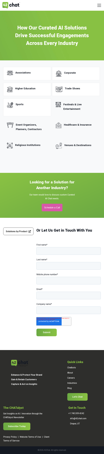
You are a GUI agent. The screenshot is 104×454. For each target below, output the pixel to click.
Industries (72, 383)
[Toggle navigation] (99, 5)
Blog (69, 388)
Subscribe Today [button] (17, 426)
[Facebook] (15, 393)
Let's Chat (77, 396)
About (70, 372)
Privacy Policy (10, 437)
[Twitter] (18, 393)
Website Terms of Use (30, 437)
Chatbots (71, 367)
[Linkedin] (11, 393)
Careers (71, 378)
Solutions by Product (16, 231)
